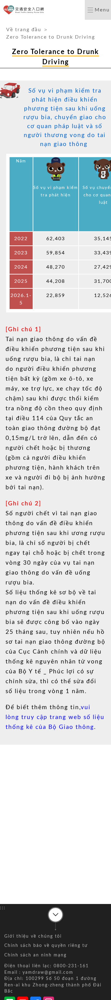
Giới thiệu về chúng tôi (33, 936)
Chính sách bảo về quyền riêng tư (46, 946)
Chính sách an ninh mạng (35, 955)
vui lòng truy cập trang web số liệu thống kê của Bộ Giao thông (55, 717)
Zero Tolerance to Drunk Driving (50, 37)
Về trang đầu (23, 29)
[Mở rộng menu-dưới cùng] (55, 915)
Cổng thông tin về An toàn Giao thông (24, 10)
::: (3, 23)
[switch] (98, 10)
